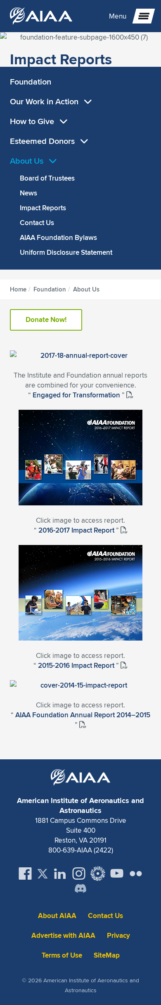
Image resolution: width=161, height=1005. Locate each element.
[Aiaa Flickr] (135, 873)
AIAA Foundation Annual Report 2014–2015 (82, 715)
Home (18, 289)
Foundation (30, 81)
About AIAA (57, 916)
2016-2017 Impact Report (77, 530)
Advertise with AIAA (63, 935)
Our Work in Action (45, 101)
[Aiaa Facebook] (25, 873)
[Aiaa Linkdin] (60, 873)
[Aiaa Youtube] (116, 873)
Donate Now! (46, 320)
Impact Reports (43, 208)
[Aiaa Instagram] (79, 873)
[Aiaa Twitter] (43, 873)
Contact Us (37, 223)
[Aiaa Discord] (80, 889)
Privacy (118, 935)
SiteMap (107, 955)
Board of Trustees (47, 178)
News (28, 193)
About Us (27, 161)
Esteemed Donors (43, 141)
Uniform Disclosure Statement (66, 252)
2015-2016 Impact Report (77, 665)
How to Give (33, 121)
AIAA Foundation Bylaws (58, 237)
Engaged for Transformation (77, 395)
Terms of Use (62, 955)
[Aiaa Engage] (98, 873)
